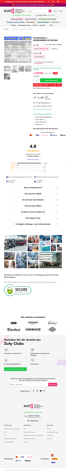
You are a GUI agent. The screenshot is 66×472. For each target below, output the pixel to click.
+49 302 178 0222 (33, 416)
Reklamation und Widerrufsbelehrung (33, 435)
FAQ (5, 435)
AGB (25, 428)
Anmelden (53, 384)
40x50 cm (41, 48)
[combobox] (38, 11)
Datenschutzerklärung (29, 438)
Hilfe (5, 432)
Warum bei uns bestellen (10, 438)
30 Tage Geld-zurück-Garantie (12, 428)
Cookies (26, 442)
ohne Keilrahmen (39, 57)
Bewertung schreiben (33, 159)
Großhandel (50, 435)
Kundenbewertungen (52, 432)
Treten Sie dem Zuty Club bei (14, 369)
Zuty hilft (49, 438)
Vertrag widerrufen (9, 442)
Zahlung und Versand (29, 432)
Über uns (49, 428)
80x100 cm (55, 48)
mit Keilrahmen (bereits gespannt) (44, 62)
